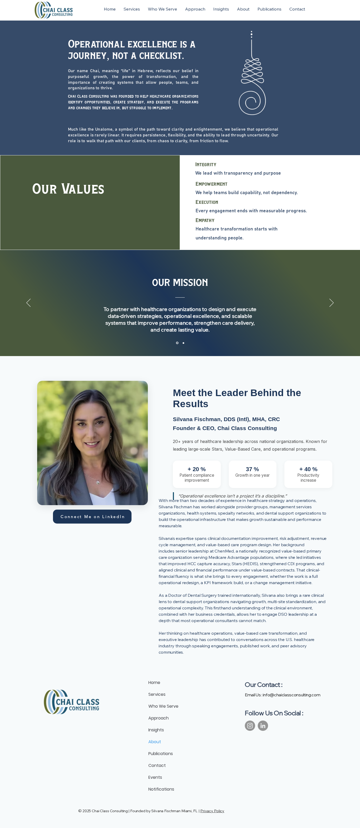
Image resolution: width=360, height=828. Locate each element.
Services (157, 694)
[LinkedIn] (263, 726)
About (154, 742)
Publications (160, 754)
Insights (156, 730)
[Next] (331, 303)
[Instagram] (250, 726)
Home (154, 682)
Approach (158, 718)
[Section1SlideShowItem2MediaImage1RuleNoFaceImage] (183, 343)
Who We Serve (163, 706)
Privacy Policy (212, 811)
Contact (157, 765)
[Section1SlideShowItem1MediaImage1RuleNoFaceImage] (177, 343)
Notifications (161, 789)
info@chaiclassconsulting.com (291, 694)
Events (155, 777)
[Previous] (28, 303)
